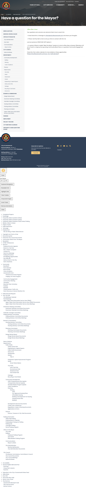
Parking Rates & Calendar (13, 420)
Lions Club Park (14, 367)
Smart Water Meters (15, 363)
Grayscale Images (6, 199)
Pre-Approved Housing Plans (20, 393)
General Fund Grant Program (13, 274)
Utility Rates (6, 474)
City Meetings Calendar (10, 125)
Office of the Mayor (9, 37)
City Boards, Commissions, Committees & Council (19, 454)
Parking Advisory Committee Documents (17, 316)
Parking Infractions (8, 255)
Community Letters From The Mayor (12, 239)
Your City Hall (35, 5)
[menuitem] (36, 4)
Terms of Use (40, 166)
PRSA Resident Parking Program (16, 438)
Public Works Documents (14, 350)
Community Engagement (10, 279)
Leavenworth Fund (8, 273)
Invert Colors (4, 202)
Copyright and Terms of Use (10, 234)
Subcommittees (8, 52)
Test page (5, 228)
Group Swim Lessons (9, 468)
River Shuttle (6, 269)
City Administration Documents (16, 449)
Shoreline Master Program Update (17, 384)
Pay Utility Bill (6, 258)
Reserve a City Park (8, 248)
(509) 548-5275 (9, 157)
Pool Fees (5, 466)
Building (6, 60)
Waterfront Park (14, 371)
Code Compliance (9, 64)
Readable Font (5, 188)
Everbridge (5, 216)
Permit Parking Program (12, 427)
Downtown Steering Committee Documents (18, 308)
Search (80, 5)
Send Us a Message (8, 253)
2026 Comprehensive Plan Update (17, 381)
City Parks (7, 72)
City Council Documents (12, 456)
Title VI (12, 357)
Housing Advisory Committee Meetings (18, 325)
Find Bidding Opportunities (10, 256)
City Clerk (6, 42)
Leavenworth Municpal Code (11, 483)
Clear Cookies (5, 195)
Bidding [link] (81, 1)
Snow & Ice (7, 91)
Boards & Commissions (10, 93)
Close (2, 175)
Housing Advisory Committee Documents (19, 324)
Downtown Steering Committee (12, 99)
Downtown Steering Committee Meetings (17, 310)
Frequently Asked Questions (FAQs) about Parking (16, 221)
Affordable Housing (17, 395)
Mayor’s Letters (8, 47)
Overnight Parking (10, 425)
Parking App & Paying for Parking (14, 422)
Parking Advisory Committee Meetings (16, 318)
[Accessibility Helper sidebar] (3, 170)
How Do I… (71, 5)
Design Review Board (9, 96)
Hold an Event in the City (10, 260)
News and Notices (16, 14)
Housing (12, 390)
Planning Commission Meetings (16, 332)
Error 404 (5, 476)
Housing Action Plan (17, 398)
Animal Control (7, 486)
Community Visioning (9, 281)
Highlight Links (5, 191)
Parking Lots (9, 424)
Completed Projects (8, 214)
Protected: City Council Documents (12, 237)
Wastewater (7, 76)
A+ (6, 180)
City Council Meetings (12, 457)
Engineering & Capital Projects (11, 81)
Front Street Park (14, 372)
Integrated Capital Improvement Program (19, 359)
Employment (7, 119)
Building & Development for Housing (22, 396)
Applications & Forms (13, 409)
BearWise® (6, 266)
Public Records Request (60, 1)
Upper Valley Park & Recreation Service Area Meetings (20, 304)
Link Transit (11, 436)
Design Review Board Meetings (16, 338)
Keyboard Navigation (7, 184)
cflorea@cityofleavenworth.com (54, 35)
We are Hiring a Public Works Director (13, 231)
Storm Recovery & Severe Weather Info (14, 291)
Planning (6, 62)
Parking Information (8, 417)
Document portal (7, 236)
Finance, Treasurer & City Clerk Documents (19, 413)
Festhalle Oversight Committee (12, 101)
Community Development (10, 57)
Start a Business (7, 261)
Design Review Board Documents (17, 336)
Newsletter (6, 241)
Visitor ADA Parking (11, 418)
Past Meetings (7, 299)
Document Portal (70, 1)
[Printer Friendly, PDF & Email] (32, 29)
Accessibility (46, 166)
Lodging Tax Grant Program (13, 276)
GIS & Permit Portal (8, 484)
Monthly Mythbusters (13, 447)
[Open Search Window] (70, 145)
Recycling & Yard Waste (10, 88)
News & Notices (7, 31)
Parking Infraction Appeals (10, 246)
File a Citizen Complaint (9, 249)
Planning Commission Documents (17, 330)
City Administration (9, 39)
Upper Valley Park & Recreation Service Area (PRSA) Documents (23, 302)
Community (60, 5)
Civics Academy (7, 271)
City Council (7, 49)
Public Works (7, 69)
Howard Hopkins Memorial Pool (11, 464)
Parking (5, 116)
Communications (8, 44)
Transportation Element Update (16, 383)
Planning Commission (9, 109)
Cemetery (6, 282)
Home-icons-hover (8, 479)
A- (2, 180)
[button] (35, 152)
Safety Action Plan (9, 84)
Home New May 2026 (8, 477)
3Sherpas (47, 165)
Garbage (7, 86)
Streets (6, 79)
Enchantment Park (15, 369)
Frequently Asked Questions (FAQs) (11, 128)
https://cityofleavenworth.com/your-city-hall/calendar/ (43, 54)
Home (2, 14)
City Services (48, 5)
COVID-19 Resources (8, 243)
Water (6, 74)
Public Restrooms (7, 226)
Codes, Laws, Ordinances (14, 405)
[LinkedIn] (67, 145)
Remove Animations (6, 206)
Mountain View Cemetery (10, 284)
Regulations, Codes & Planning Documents (19, 407)
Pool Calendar (7, 268)
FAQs (13, 391)
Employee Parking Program (15, 435)
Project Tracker (8, 122)
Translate (77, 1)
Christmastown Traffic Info (10, 289)
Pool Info (5, 470)
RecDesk (5, 287)
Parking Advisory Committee (11, 106)
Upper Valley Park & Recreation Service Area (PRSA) (12, 112)
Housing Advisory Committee (11, 104)
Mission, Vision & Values (10, 34)
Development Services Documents (17, 404)
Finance (6, 67)
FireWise (5, 286)
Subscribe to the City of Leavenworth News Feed (16, 472)
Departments (7, 55)
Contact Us (6, 251)
